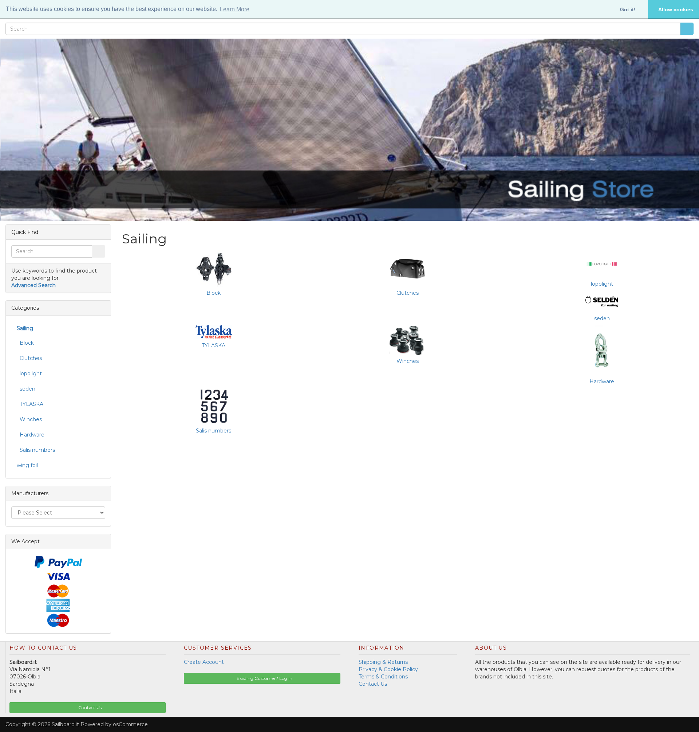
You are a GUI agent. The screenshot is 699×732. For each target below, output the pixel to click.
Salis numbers (213, 430)
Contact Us (373, 684)
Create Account (204, 662)
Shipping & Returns (383, 662)
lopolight (602, 284)
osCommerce (130, 724)
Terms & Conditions (383, 676)
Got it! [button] (628, 9)
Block (213, 293)
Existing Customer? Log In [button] (264, 678)
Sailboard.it (65, 724)
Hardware (601, 381)
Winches (407, 361)
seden (602, 318)
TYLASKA (213, 345)
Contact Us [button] (89, 707)
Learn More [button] (234, 9)
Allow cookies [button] (675, 9)
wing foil (27, 465)
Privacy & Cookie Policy (388, 669)
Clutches (407, 293)
